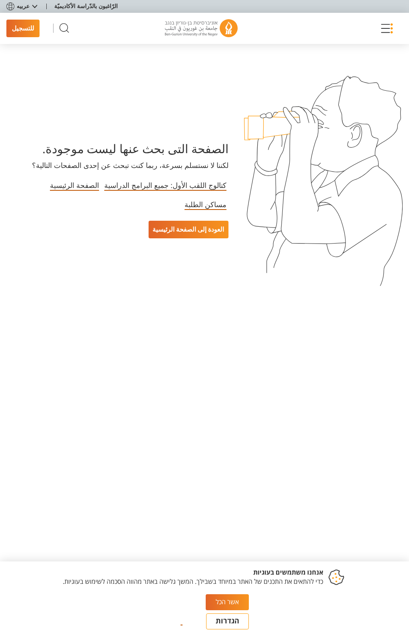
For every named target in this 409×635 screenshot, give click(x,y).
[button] (385, 28)
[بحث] (64, 28)
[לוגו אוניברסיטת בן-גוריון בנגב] (201, 28)
